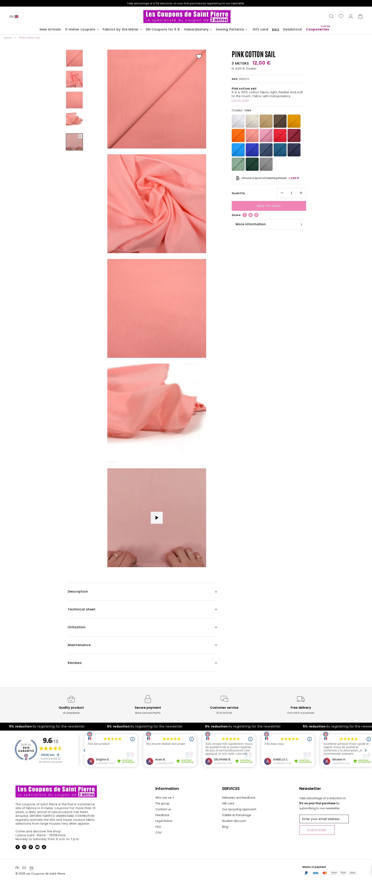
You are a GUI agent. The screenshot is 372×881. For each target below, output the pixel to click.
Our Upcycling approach (239, 809)
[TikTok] (44, 848)
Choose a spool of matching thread (270, 178)
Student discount (234, 821)
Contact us (163, 809)
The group (162, 803)
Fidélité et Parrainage (236, 815)
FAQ (158, 827)
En (12, 16)
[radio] (238, 121)
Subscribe (316, 830)
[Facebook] (245, 215)
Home (8, 37)
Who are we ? (164, 798)
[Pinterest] (256, 215)
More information (251, 224)
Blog (225, 827)
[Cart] (360, 16)
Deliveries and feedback (238, 798)
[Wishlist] (341, 16)
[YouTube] (37, 848)
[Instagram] (24, 848)
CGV (158, 832)
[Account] (351, 17)
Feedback (162, 815)
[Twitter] (250, 215)
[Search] (331, 16)
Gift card (228, 803)
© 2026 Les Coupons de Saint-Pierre (40, 874)
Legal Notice (163, 821)
